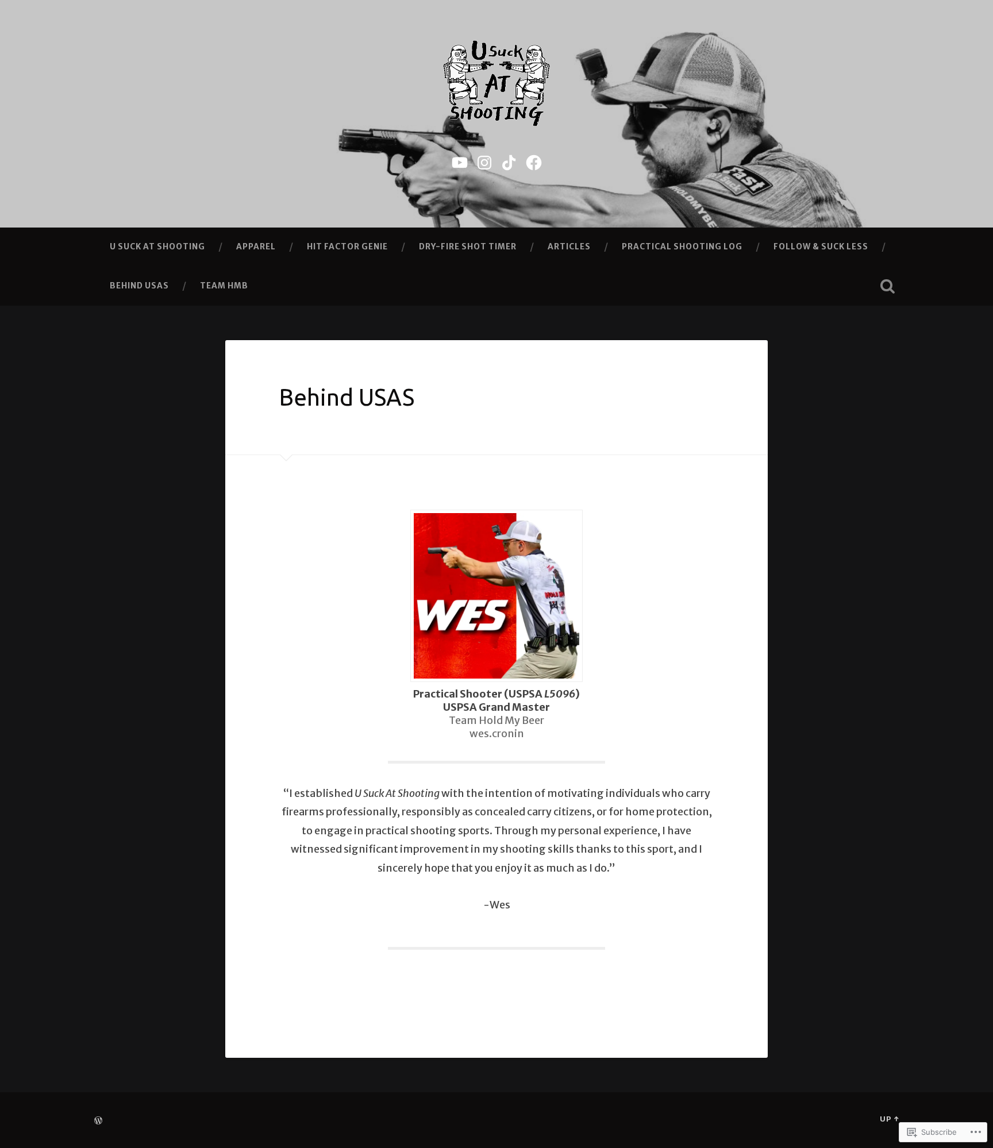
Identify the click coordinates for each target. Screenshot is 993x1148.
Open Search (887, 286)
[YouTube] (460, 161)
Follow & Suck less (820, 246)
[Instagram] (484, 161)
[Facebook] (534, 161)
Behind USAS (139, 285)
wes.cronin (496, 733)
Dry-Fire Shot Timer (468, 246)
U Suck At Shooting (157, 246)
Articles (569, 246)
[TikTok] (509, 161)
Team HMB (224, 285)
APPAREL (256, 246)
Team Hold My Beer (496, 720)
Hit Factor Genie (347, 246)
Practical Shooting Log (682, 246)
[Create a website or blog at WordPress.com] (98, 1121)
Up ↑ (889, 1118)
